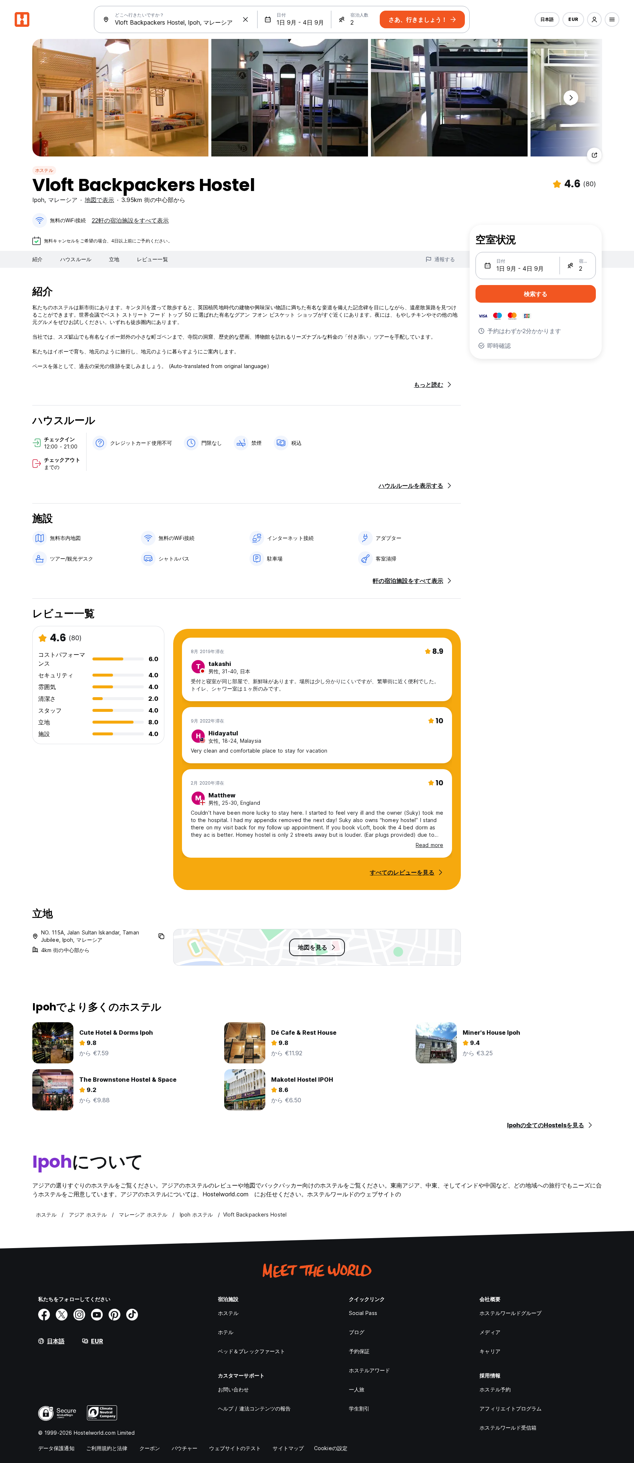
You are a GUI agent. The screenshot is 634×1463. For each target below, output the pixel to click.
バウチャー (185, 1448)
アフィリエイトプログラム (511, 1408)
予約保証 (359, 1351)
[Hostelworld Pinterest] (114, 1314)
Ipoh (38, 199)
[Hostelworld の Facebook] (44, 1314)
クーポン (149, 1448)
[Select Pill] (594, 19)
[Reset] (245, 19)
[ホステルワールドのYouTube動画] (97, 1314)
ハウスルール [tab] (75, 259)
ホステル (44, 170)
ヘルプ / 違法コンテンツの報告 (254, 1408)
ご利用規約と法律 (107, 1448)
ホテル (225, 1332)
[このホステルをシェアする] (594, 155)
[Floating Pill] (571, 97)
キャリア (490, 1351)
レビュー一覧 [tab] (152, 259)
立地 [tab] (114, 259)
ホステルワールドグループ (511, 1313)
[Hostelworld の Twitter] (62, 1314)
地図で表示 (99, 199)
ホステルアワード (369, 1370)
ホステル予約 (495, 1389)
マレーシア (62, 199)
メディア (490, 1332)
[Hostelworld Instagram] (79, 1314)
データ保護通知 (56, 1448)
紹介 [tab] (37, 259)
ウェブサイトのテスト (235, 1448)
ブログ (356, 1332)
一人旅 (356, 1389)
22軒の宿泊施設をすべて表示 (130, 220)
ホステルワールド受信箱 (508, 1427)
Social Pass (363, 1313)
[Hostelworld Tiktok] (132, 1314)
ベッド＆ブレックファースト (251, 1351)
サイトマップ (288, 1448)
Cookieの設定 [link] (330, 1448)
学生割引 (359, 1408)
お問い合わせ (233, 1389)
